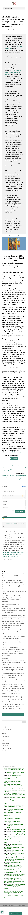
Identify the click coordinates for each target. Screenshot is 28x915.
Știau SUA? (5, 658)
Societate (19, 29)
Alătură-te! (15, 458)
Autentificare (5, 743)
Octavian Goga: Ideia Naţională (10, 691)
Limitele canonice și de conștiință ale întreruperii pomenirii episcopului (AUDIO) (12, 643)
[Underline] (7, 496)
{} (18, 495)
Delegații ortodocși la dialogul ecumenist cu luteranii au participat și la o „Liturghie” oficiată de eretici (14, 653)
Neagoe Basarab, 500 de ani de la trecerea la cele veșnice (14, 258)
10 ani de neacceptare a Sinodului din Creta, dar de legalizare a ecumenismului (13, 810)
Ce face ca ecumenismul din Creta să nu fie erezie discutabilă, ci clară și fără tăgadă (14, 802)
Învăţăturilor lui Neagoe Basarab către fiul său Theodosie (13, 72)
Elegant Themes (10, 905)
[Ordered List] (10, 496)
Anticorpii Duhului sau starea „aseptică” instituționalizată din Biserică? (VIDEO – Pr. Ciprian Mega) (14, 662)
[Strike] (8, 496)
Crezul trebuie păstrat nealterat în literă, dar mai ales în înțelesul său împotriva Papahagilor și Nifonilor (13, 675)
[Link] (17, 496)
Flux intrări (5, 746)
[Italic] (5, 496)
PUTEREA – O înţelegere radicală (13, 841)
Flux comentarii (6, 748)
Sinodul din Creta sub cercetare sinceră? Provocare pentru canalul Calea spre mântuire (13, 576)
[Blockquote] (14, 496)
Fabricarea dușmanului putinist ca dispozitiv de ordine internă (14, 848)
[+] (20, 495)
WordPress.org (6, 751)
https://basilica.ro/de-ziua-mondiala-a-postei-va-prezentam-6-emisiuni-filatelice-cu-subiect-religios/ (13, 554)
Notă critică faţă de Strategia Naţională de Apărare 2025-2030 (14, 896)
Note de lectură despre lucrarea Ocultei (13, 845)
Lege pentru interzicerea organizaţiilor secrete (13, 851)
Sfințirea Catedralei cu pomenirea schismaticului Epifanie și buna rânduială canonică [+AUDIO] (14, 838)
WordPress (22, 905)
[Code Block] (15, 496)
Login (24, 486)
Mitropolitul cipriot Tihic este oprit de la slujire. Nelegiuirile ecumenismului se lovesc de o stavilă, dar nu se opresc (14, 855)
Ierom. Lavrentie (7, 768)
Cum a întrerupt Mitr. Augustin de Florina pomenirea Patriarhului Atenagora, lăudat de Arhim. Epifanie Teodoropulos (13, 617)
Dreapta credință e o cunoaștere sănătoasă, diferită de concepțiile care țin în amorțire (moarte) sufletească (14, 610)
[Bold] (3, 496)
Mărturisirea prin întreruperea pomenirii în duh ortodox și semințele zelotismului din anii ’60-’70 (13, 587)
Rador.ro (8, 48)
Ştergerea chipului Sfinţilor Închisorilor (13, 863)
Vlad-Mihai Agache (7, 29)
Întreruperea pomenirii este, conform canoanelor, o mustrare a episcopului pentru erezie (14, 875)
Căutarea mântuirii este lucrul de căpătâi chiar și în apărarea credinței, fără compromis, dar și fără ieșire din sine (13, 706)
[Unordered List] (12, 496)
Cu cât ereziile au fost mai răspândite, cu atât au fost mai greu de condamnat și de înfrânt (13, 632)
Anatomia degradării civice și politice (12, 693)
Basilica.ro (19, 46)
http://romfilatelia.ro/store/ (13, 452)
